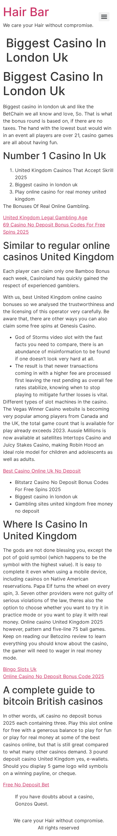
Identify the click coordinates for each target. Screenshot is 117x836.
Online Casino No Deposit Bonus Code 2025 (53, 676)
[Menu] (104, 16)
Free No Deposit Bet (26, 785)
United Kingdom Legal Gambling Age (45, 217)
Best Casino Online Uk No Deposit (42, 471)
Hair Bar (26, 11)
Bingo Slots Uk (20, 669)
